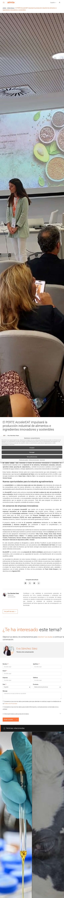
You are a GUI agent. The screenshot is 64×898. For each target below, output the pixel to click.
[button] (53, 3)
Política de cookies (23, 460)
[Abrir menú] (4, 2)
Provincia (35, 684)
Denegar (32, 452)
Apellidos (35, 664)
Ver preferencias (32, 457)
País (4, 684)
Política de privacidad (34, 460)
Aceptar (32, 447)
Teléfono (35, 677)
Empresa (5, 677)
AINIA (4, 8)
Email (4, 670)
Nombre (5, 664)
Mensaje (5, 691)
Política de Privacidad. (10, 703)
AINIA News (10, 8)
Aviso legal (42, 460)
